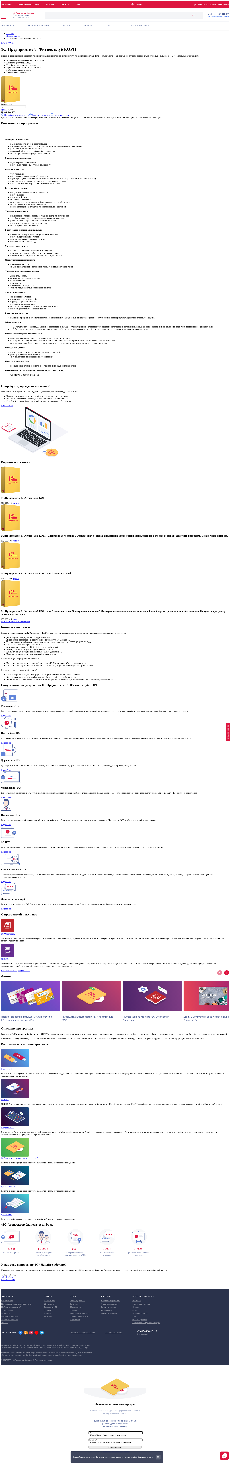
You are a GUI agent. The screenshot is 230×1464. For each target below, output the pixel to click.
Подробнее (6, 715)
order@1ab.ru (7, 1277)
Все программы (7, 1310)
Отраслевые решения (9, 1320)
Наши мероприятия (139, 1313)
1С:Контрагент (49, 1304)
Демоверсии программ (9, 1316)
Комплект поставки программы (15, 621)
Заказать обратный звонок (218, 16)
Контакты (64, 4)
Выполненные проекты (141, 1304)
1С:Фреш (47, 1313)
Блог (78, 4)
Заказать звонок (8, 1279)
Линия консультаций (109, 1313)
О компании (6, 4)
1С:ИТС (5, 1099)
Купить (16, 503)
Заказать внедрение (41, 115)
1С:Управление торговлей (11, 1307)
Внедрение (74, 1304)
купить (4, 109)
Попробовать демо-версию (16, 115)
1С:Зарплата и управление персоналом (16, 1304)
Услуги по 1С (24, 970)
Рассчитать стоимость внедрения (213, 4)
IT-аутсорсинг (75, 1320)
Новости (135, 1307)
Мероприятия (106, 1310)
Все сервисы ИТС (9, 970)
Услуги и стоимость (108, 1307)
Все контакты (142, 1334)
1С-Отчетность (8, 934)
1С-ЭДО (5, 959)
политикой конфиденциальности (139, 1457)
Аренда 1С (48, 1310)
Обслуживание (75, 1307)
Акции (134, 1310)
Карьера (50, 4)
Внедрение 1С (7, 1128)
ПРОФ (4, 43)
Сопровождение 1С (77, 1301)
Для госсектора (8, 1186)
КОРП (11, 43)
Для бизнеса (6, 1214)
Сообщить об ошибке (113, 1333)
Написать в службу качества (83, 1333)
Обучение (73, 1310)
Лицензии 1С (7, 1069)
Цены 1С (4, 1323)
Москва (138, 5)
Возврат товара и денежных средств (146, 1323)
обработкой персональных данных (68, 1355)
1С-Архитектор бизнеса (23, 13)
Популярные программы (110, 1301)
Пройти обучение (61, 115)
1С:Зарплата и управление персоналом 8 (19, 1158)
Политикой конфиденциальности (41, 1355)
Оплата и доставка (139, 1320)
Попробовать (7, 405)
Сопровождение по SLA (79, 1316)
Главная (10, 33)
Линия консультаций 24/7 (79, 1313)
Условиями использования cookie (15, 1355)
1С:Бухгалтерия (7, 1301)
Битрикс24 (48, 1316)
